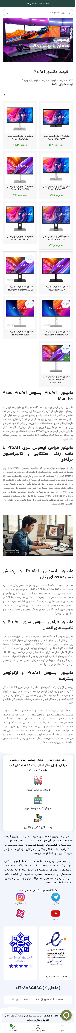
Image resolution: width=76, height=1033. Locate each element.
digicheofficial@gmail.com (37, 999)
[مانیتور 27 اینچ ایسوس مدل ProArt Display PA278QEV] (20, 268)
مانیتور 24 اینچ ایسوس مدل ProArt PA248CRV (20, 188)
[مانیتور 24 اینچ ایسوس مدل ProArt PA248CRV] (20, 168)
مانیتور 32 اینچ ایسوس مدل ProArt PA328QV (56, 288)
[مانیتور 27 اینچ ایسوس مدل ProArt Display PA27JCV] (56, 313)
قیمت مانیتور (58, 80)
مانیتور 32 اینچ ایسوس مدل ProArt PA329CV (56, 138)
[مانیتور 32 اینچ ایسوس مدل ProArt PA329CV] (56, 118)
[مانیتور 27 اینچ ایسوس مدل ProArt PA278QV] (20, 218)
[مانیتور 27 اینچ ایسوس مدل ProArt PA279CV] (20, 118)
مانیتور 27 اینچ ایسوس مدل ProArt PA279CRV (20, 333)
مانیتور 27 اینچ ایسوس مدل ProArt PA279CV (20, 138)
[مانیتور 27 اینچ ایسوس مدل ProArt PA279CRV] (20, 313)
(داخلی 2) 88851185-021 (38, 988)
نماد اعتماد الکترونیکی (56, 976)
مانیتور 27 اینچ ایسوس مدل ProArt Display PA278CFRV (56, 379)
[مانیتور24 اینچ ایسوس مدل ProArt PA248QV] (56, 218)
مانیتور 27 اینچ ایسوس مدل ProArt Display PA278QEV (20, 288)
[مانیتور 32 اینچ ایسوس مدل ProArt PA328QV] (56, 268)
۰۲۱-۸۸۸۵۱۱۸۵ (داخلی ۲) (38, 3)
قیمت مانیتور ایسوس (35, 80)
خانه (71, 80)
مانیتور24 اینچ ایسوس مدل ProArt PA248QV (56, 238)
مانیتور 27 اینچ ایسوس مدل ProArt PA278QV (20, 238)
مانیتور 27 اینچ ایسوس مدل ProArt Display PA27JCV (56, 333)
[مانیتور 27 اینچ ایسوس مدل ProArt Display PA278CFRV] (56, 358)
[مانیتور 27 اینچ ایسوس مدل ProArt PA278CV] (56, 168)
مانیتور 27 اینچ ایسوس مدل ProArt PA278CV (56, 188)
